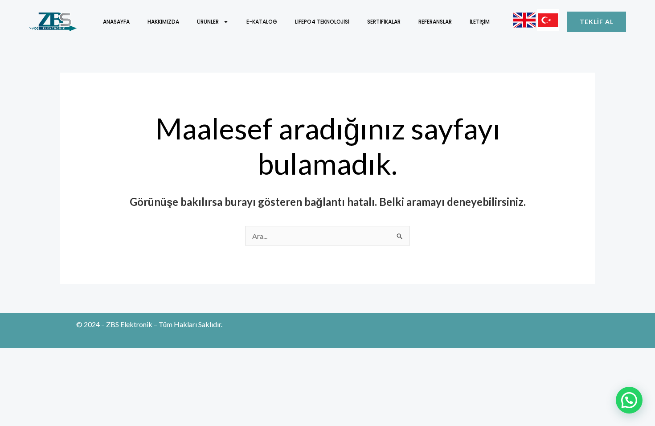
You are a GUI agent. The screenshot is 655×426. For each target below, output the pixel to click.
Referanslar (435, 21)
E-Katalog (261, 21)
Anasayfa (116, 21)
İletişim (480, 21)
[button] (629, 400)
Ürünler (208, 21)
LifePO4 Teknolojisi (322, 21)
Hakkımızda (163, 21)
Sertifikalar (384, 21)
